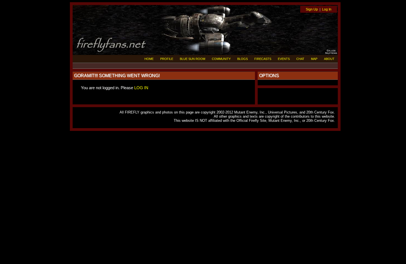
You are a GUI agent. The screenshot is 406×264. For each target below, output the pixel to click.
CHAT (300, 58)
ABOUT (329, 58)
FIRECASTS (262, 58)
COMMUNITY (221, 58)
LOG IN (141, 87)
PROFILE (166, 58)
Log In (326, 9)
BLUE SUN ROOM (192, 58)
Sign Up (312, 9)
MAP (314, 58)
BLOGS (242, 58)
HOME (149, 58)
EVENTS (284, 58)
